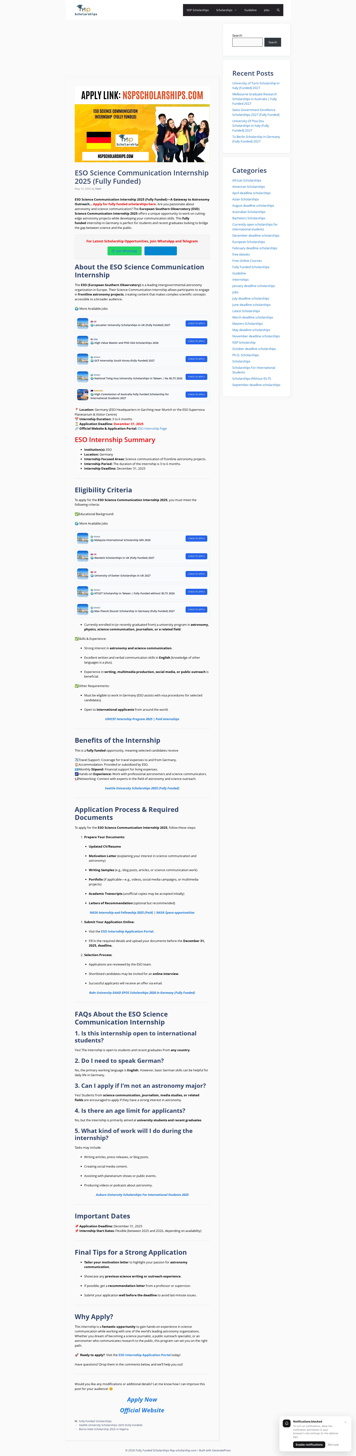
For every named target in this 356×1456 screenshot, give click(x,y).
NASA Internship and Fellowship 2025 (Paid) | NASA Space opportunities (142, 912)
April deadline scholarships (251, 193)
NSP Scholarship (244, 342)
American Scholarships (248, 186)
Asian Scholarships (245, 199)
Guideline (250, 10)
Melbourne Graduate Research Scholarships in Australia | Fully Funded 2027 (254, 99)
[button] (278, 10)
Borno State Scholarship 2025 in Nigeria (103, 1429)
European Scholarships (248, 242)
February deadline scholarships (254, 248)
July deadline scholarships (250, 298)
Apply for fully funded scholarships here (124, 204)
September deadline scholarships (256, 385)
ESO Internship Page (152, 428)
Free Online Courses (247, 260)
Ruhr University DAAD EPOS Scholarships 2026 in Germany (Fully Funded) (142, 992)
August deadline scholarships (253, 205)
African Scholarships (246, 180)
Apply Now (142, 1399)
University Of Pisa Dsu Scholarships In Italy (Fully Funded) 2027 (250, 125)
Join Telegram (163, 251)
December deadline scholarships (255, 235)
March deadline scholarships (252, 317)
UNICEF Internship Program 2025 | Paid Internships (142, 719)
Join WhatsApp (126, 251)
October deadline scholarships (254, 349)
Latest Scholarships (246, 311)
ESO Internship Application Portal (127, 931)
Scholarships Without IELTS (251, 378)
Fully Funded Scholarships (95, 1421)
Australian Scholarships (249, 212)
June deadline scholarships (251, 305)
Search (237, 35)
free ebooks (241, 254)
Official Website (142, 1410)
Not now (333, 1444)
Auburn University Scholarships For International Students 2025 (142, 1195)
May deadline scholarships (251, 330)
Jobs (266, 10)
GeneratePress (221, 1450)
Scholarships (224, 10)
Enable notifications (309, 1444)
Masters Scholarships (247, 323)
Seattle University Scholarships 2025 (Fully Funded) (142, 788)
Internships (240, 279)
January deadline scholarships (253, 286)
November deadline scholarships (256, 336)
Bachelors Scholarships (248, 218)
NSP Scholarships (198, 10)
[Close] (345, 1422)
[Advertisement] (142, 50)
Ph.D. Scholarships (245, 355)
